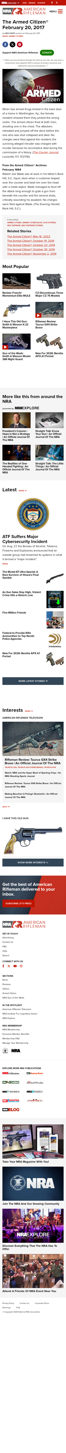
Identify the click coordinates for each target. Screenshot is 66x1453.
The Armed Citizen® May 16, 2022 (28, 236)
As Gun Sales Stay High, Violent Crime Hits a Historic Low (21, 593)
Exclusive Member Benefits (15, 1034)
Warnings (6, 1307)
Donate (41, 2)
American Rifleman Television (22, 718)
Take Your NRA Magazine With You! (25, 1162)
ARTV (4, 806)
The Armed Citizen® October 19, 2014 (30, 241)
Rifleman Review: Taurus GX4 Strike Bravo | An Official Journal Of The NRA (33, 761)
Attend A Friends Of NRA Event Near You (29, 1291)
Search (5, 955)
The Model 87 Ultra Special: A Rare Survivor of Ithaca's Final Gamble (20, 575)
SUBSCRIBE (18, 903)
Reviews (6, 984)
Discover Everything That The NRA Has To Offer (29, 1247)
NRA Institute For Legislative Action (19, 1013)
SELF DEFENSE (14, 225)
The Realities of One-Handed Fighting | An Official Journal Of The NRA (16, 468)
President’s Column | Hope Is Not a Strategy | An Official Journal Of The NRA (16, 435)
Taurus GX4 (50, 767)
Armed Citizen (16, 36)
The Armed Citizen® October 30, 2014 (31, 249)
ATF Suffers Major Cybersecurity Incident (24, 539)
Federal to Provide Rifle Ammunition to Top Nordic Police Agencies (18, 636)
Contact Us (7, 942)
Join (24, 2)
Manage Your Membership (15, 1043)
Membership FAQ (11, 1038)
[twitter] (12, 43)
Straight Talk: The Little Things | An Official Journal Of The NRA (49, 466)
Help (4, 951)
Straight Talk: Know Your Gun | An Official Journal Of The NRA (48, 434)
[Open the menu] (60, 11)
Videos (5, 988)
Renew (32, 2)
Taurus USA (11, 767)
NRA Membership (11, 1029)
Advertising (8, 937)
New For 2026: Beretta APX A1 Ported (21, 654)
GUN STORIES (49, 222)
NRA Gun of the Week (13, 997)
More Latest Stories (41, 681)
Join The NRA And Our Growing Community (30, 1204)
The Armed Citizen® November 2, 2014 (31, 254)
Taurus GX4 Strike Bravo (30, 767)
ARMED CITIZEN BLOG (32, 222)
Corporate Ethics (42, 1303)
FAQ (4, 946)
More (21, 490)
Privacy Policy (8, 1303)
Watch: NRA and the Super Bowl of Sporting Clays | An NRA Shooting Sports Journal (33, 774)
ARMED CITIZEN (14, 222)
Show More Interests (41, 862)
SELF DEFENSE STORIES (32, 225)
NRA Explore (8, 1018)
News (5, 36)
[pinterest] (19, 43)
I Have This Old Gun (15, 818)
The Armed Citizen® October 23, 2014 (31, 245)
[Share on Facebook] (5, 43)
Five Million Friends (14, 613)
